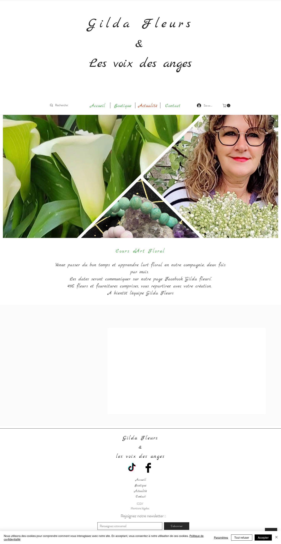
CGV (140, 504)
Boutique (140, 486)
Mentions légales (140, 508)
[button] (227, 105)
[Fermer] (276, 537)
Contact (140, 497)
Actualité (140, 491)
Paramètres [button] (221, 537)
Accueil (140, 480)
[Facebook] (148, 468)
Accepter (263, 537)
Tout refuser (241, 537)
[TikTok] (132, 468)
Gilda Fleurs (140, 24)
